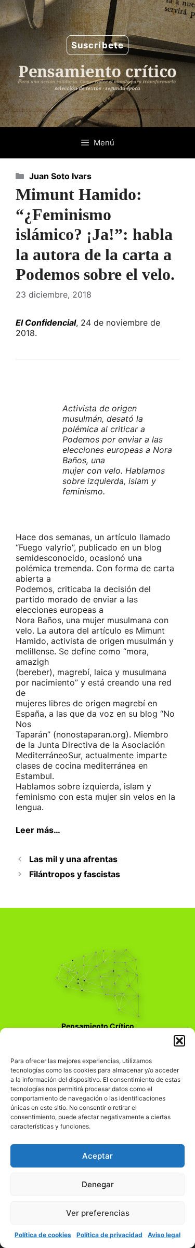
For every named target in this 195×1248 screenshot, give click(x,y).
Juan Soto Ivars (60, 176)
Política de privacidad (109, 1235)
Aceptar (97, 1156)
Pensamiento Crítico (97, 1026)
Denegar (98, 1184)
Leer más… (38, 830)
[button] (179, 1041)
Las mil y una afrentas (73, 859)
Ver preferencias (97, 1213)
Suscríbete (97, 45)
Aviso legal (164, 1235)
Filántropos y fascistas (74, 874)
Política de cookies (43, 1235)
